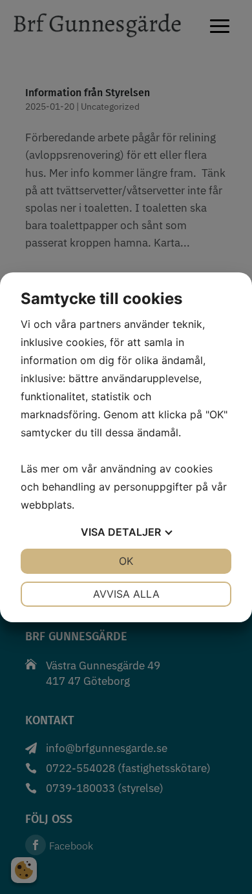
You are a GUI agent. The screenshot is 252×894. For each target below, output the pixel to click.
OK (126, 560)
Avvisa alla (126, 593)
